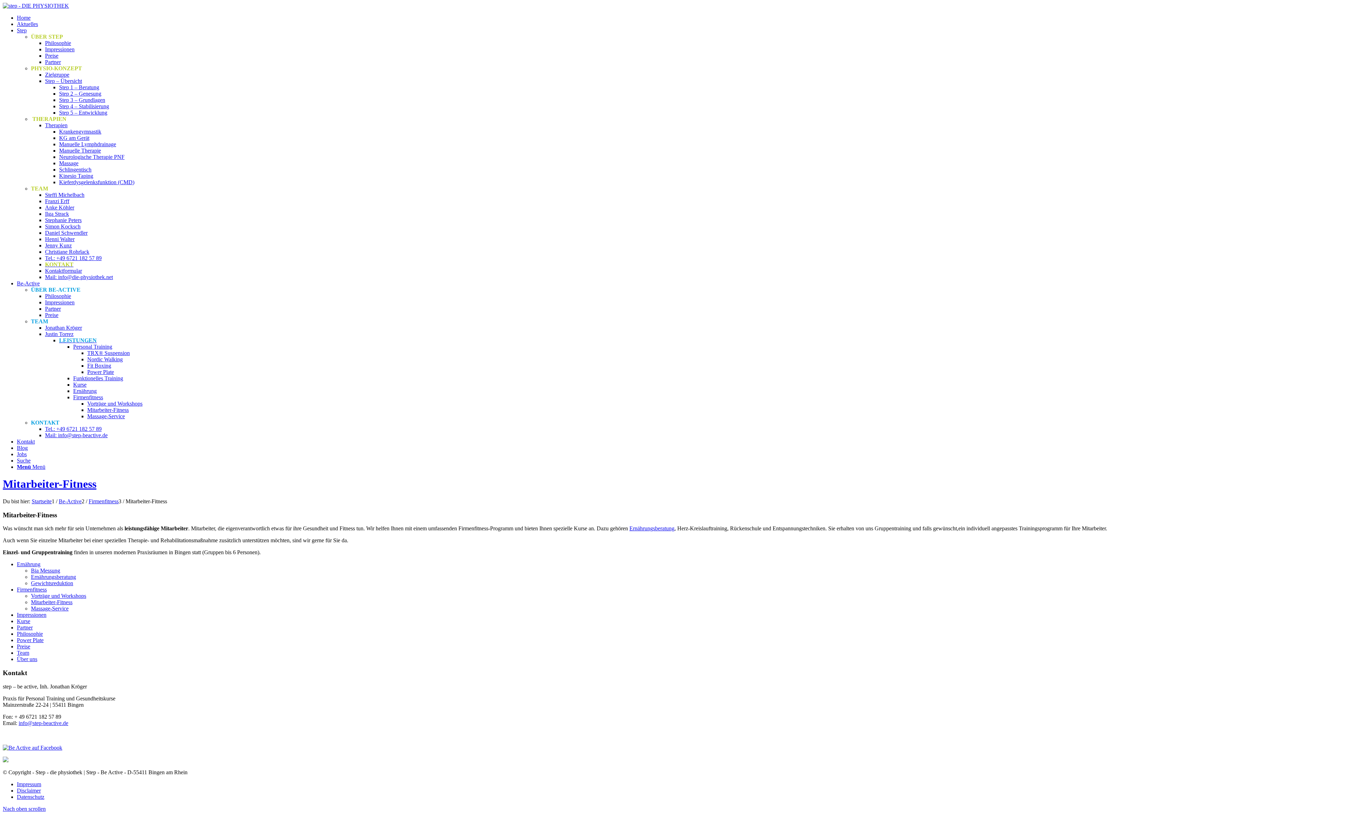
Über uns (27, 659)
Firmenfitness (32, 590)
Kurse (23, 621)
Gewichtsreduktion (52, 583)
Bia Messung (45, 571)
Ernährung (28, 564)
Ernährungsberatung (651, 528)
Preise (23, 646)
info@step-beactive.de (43, 723)
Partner (25, 627)
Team (23, 653)
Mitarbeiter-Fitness (49, 484)
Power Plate (30, 640)
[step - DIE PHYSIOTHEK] (36, 6)
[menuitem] (682, 18)
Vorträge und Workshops (58, 596)
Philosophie (30, 634)
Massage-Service (50, 609)
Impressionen (31, 615)
